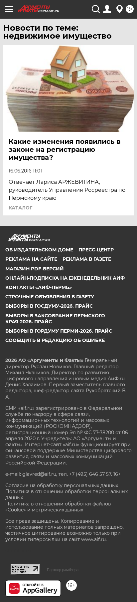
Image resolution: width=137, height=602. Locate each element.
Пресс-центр (96, 250)
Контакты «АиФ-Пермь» (38, 287)
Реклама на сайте (31, 259)
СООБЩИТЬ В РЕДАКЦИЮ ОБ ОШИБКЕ (55, 340)
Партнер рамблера (62, 570)
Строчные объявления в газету (49, 297)
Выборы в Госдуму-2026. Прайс (49, 306)
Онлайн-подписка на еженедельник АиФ (65, 278)
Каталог (20, 207)
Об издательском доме (39, 250)
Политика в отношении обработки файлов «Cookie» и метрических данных (58, 507)
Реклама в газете (87, 259)
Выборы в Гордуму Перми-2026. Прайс (58, 331)
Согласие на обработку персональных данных (61, 485)
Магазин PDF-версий (34, 269)
